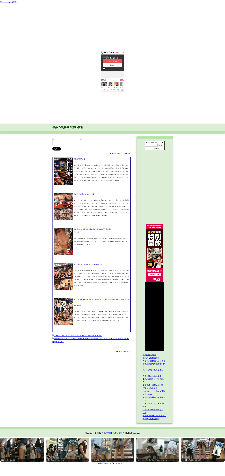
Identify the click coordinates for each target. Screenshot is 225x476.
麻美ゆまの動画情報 (151, 419)
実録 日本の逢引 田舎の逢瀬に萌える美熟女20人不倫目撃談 (92, 229)
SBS (163, 148)
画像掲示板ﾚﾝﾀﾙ (103, 463)
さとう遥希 (77, 305)
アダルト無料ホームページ (118, 463)
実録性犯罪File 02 (79, 159)
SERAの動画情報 (150, 388)
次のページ (127, 153)
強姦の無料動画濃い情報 (68, 127)
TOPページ (113, 153)
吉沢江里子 (77, 232)
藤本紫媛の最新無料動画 (153, 385)
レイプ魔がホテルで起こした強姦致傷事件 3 (88, 264)
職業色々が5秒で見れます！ (154, 416)
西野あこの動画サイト (152, 358)
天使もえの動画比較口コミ (154, 361)
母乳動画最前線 (149, 355)
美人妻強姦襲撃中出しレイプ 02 (84, 194)
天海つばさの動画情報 (152, 376)
